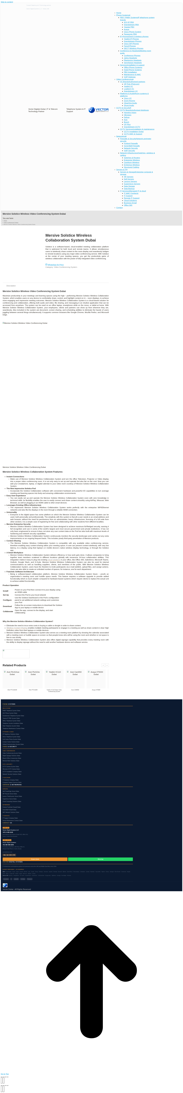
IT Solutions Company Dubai (10, 780)
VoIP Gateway (130, 77)
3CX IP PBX (129, 22)
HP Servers (128, 177)
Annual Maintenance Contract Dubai (12, 820)
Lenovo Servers (130, 181)
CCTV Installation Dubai (134, 132)
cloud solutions (54, 560)
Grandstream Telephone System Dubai (13, 715)
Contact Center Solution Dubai (11, 742)
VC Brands (132, 82)
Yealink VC (128, 86)
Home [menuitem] (118, 13)
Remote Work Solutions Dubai (11, 760)
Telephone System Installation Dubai (13, 723)
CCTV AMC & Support (133, 134)
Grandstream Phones (133, 41)
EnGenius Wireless (132, 165)
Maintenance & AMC (132, 75)
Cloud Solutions (130, 200)
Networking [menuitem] (121, 136)
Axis (125, 120)
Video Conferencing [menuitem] (125, 79)
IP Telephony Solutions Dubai (11, 734)
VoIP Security (129, 151)
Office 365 (128, 205)
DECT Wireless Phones (133, 48)
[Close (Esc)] (1, 1085)
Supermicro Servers (132, 184)
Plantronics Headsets (132, 60)
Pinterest (29, 879)
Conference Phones (132, 56)
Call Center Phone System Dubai (12, 739)
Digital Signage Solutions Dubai (11, 755)
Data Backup (129, 189)
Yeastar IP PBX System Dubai (11, 718)
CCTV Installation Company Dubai (12, 771)
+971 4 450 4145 (8, 832)
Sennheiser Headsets (133, 63)
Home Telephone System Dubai (11, 736)
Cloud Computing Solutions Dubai (12, 801)
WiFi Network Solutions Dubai (11, 812)
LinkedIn (16, 879)
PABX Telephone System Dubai (11, 710)
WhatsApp (100, 859)
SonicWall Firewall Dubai (9, 809)
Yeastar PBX (129, 27)
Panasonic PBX (130, 34)
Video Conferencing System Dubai (12, 753)
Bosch (126, 122)
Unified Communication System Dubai (13, 744)
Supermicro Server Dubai (9, 799)
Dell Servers (129, 179)
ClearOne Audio (130, 103)
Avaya (126, 29)
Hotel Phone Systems (133, 70)
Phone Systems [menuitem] (123, 15)
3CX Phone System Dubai (10, 713)
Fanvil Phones (130, 46)
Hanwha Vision (130, 113)
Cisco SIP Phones (131, 44)
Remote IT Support (131, 198)
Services (132, 65)
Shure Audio (129, 105)
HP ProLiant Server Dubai (10, 793)
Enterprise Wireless (132, 160)
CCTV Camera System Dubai (11, 766)
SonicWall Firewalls (132, 146)
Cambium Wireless (131, 162)
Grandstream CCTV (132, 127)
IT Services (133, 191)
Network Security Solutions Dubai (12, 774)
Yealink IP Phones (131, 39)
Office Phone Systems (133, 67)
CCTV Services (137, 129)
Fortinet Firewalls (131, 143)
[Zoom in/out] (7, 1085)
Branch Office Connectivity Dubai (12, 758)
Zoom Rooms (129, 101)
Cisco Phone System (132, 32)
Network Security (131, 148)
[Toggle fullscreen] (5, 1085)
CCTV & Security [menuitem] (123, 108)
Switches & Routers (132, 158)
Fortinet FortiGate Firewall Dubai (11, 807)
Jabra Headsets (130, 58)
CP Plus (127, 124)
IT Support (128, 196)
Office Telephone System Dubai (11, 720)
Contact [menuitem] (119, 208)
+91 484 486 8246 (8, 845)
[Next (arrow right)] (3, 1080)
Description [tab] (11, 286)
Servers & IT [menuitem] (121, 170)
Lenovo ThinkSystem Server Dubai (12, 796)
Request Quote (35, 859)
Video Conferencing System (65, 267)
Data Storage (129, 186)
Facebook (6, 879)
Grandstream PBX (131, 25)
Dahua (126, 117)
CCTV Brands (134, 110)
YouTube (23, 879)
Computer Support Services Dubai (12, 782)
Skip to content (7, 2)
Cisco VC (128, 98)
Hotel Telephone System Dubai (11, 726)
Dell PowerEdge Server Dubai (11, 791)
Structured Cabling (131, 167)
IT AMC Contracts (131, 193)
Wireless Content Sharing (16, 628)
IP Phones (134, 37)
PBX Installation (130, 72)
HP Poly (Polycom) (131, 84)
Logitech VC (129, 89)
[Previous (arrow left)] (1, 1080)
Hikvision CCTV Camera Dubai (11, 769)
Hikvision (127, 115)
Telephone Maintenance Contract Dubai (13, 728)
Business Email (130, 203)
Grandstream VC (131, 91)
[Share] (3, 1085)
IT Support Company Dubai (10, 818)
